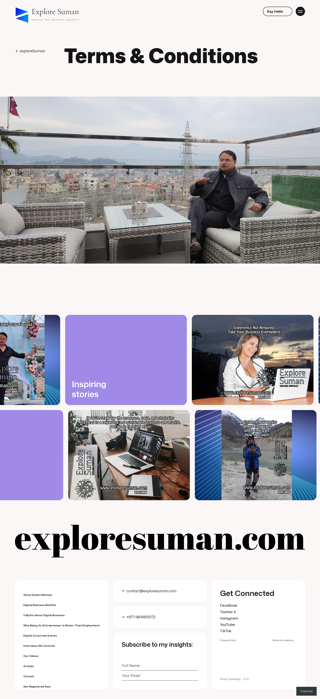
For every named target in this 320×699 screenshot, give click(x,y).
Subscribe (306, 691)
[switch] (255, 11)
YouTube (227, 624)
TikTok (226, 631)
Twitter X (228, 611)
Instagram (229, 618)
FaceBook (228, 605)
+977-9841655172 (141, 617)
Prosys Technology (230, 679)
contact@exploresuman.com (151, 591)
